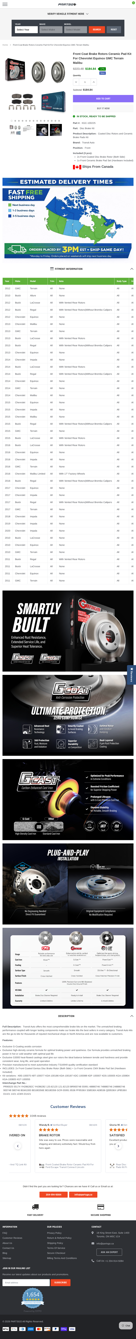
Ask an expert (109, 1252)
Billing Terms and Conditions (62, 1258)
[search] (13, 4)
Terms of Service (56, 1248)
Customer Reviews (68, 1106)
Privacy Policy (54, 1233)
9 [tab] (41, 121)
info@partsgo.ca (105, 1243)
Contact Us (8, 1248)
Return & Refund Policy (59, 1238)
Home (5, 45)
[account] (124, 4)
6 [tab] (30, 121)
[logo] (68, 4)
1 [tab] (11, 121)
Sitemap (6, 1258)
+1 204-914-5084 (114, 1261)
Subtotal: (77, 90)
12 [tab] (52, 121)
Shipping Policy (55, 1243)
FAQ (4, 1233)
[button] (17, 1146)
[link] (15, 130)
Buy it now (103, 108)
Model (67, 24)
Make (42, 24)
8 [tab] (37, 121)
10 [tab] (44, 121)
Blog (4, 1253)
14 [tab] (59, 121)
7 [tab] (33, 121)
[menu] (4, 4)
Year (18, 24)
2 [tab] (15, 121)
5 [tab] (26, 121)
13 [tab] (55, 121)
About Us (7, 1243)
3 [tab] (19, 121)
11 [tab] (48, 121)
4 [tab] (22, 121)
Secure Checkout (56, 1253)
